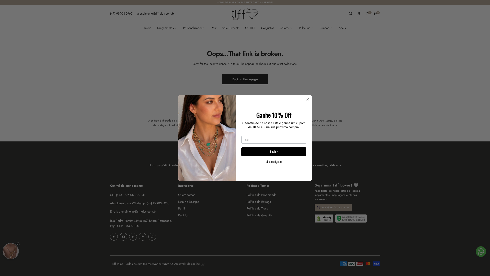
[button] (307, 99)
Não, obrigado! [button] (273, 161)
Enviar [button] (274, 151)
